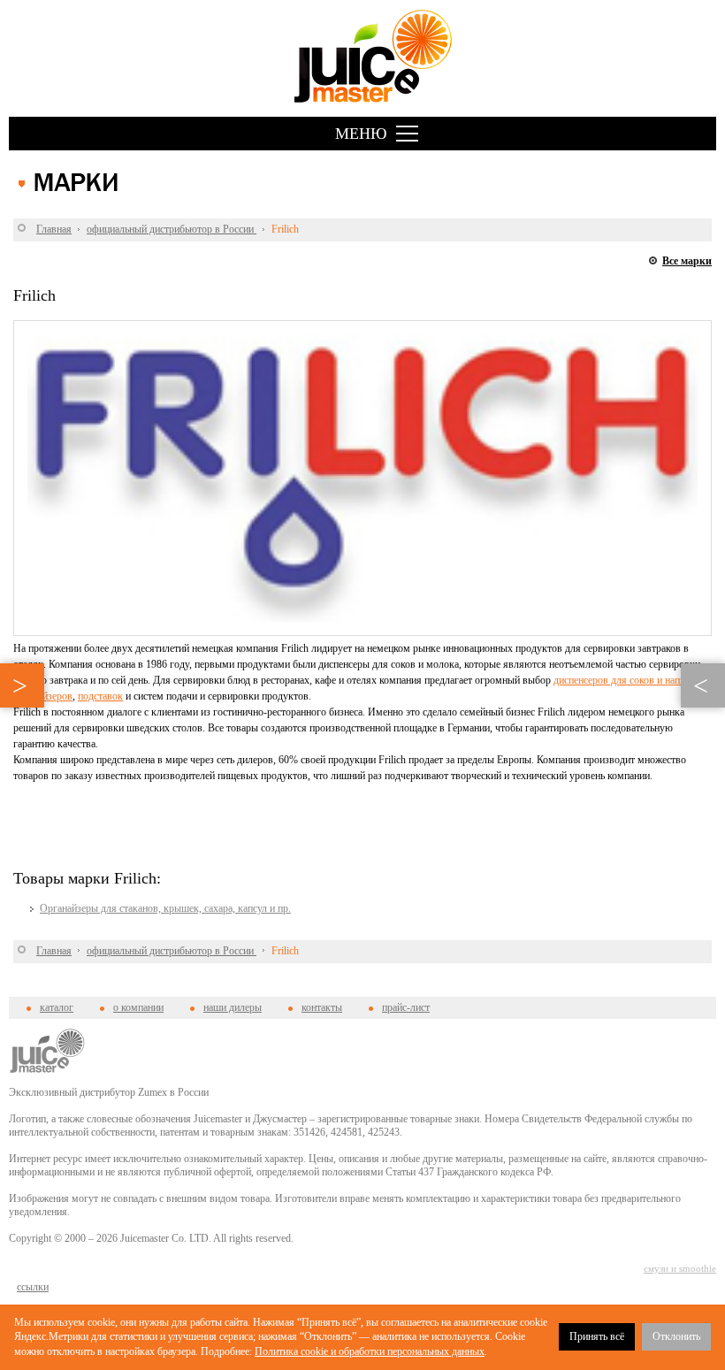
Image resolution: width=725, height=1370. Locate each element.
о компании (138, 1007)
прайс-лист (406, 1007)
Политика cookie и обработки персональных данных (370, 1351)
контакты (321, 1007)
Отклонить (676, 1336)
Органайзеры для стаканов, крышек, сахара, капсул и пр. (165, 908)
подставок (100, 696)
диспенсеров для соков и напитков (629, 680)
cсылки (33, 1287)
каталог (56, 1007)
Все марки (687, 261)
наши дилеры (232, 1007)
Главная (54, 229)
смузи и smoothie (680, 1268)
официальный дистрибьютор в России (171, 229)
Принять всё (596, 1336)
